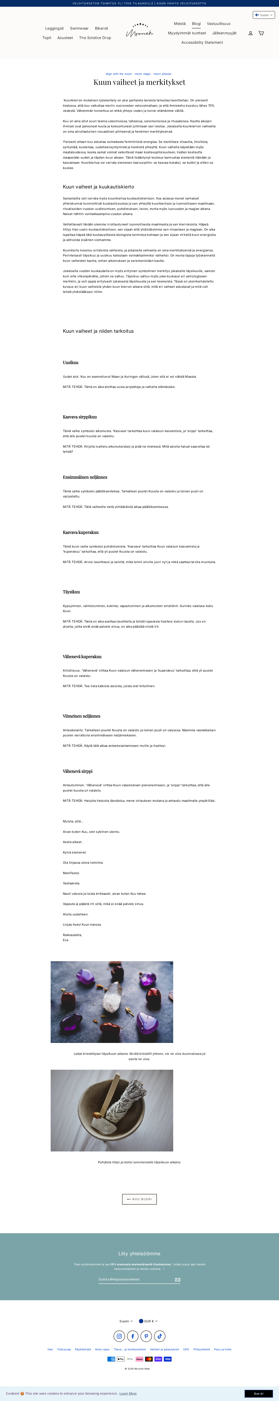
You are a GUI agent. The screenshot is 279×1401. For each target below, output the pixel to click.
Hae (50, 1349)
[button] (264, 14)
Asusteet (65, 37)
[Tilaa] (177, 1279)
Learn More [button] (128, 1393)
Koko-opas (102, 1349)
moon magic (143, 73)
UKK (186, 1349)
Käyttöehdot (83, 1349)
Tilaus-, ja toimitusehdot (130, 1349)
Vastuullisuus (218, 23)
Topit (46, 37)
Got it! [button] (258, 1393)
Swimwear (79, 28)
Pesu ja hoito (222, 1349)
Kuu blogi (141, 1199)
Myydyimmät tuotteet (187, 33)
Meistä (180, 23)
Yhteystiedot (201, 1349)
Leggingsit (54, 28)
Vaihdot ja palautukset (164, 1349)
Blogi (196, 23)
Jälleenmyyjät (224, 33)
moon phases (163, 73)
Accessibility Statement (202, 42)
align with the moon (119, 73)
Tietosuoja (64, 1349)
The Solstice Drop (95, 37)
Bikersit (101, 28)
